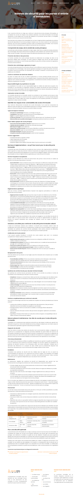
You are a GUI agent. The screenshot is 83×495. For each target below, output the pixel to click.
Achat (33, 3)
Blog (72, 3)
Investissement (53, 3)
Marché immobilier (64, 3)
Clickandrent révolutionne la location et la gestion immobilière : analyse (67, 81)
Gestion (44, 3)
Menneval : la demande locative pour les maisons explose (47, 452)
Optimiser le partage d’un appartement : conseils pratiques (18, 452)
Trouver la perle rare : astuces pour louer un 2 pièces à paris (67, 76)
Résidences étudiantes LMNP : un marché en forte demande (67, 41)
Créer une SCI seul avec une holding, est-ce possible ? (67, 61)
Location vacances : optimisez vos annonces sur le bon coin (67, 86)
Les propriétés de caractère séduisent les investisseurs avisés (67, 52)
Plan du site (41, 494)
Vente (38, 3)
